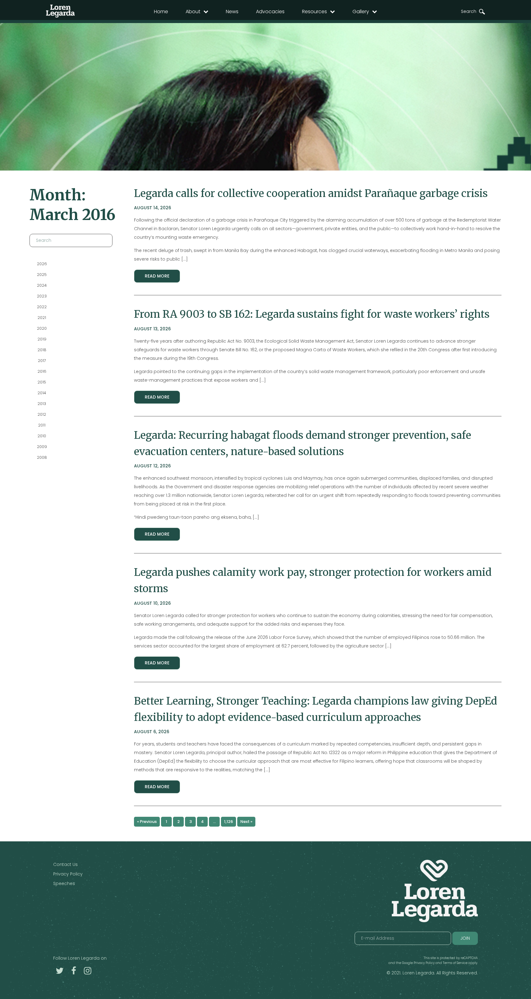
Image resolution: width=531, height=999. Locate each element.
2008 (42, 457)
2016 (41, 371)
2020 (42, 328)
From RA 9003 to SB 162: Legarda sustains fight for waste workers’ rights (312, 314)
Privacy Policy (68, 874)
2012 (41, 414)
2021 (41, 318)
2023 (42, 296)
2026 (42, 264)
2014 (41, 393)
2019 (41, 339)
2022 (42, 307)
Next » (246, 821)
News (232, 11)
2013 (41, 404)
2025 (42, 274)
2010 (41, 436)
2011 (41, 425)
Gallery (360, 11)
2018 (41, 350)
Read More (157, 276)
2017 (42, 361)
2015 (41, 382)
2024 (42, 285)
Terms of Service (455, 963)
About (193, 11)
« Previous (147, 821)
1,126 (228, 821)
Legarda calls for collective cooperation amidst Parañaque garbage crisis (311, 193)
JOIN (465, 938)
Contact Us (65, 864)
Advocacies (270, 11)
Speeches (64, 883)
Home (161, 11)
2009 (42, 447)
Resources (314, 11)
